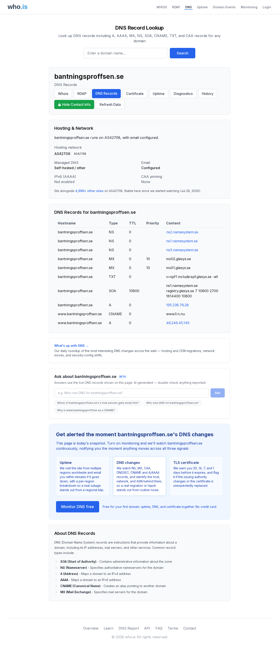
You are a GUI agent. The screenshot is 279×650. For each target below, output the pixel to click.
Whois (63, 93)
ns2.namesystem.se (182, 232)
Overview (91, 628)
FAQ (158, 628)
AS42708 (80, 153)
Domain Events (224, 7)
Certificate (135, 93)
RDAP (176, 7)
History (207, 93)
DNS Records (106, 93)
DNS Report (129, 628)
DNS (188, 7)
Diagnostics (183, 93)
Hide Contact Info (76, 104)
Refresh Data (110, 104)
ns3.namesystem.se (182, 250)
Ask (217, 393)
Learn (108, 628)
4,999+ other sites (89, 191)
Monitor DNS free (77, 506)
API (147, 628)
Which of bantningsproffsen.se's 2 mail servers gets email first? (98, 402)
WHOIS (162, 7)
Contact (189, 628)
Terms (173, 628)
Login (267, 7)
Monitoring (249, 7)
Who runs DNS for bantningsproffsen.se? (172, 402)
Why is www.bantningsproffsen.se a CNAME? (86, 410)
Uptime (202, 7)
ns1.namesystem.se (182, 241)
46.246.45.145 (177, 323)
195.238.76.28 (177, 305)
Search (182, 53)
